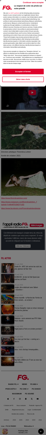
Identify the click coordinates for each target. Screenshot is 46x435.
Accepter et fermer (23, 71)
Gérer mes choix (23, 79)
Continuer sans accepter (33, 2)
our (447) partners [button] (13, 13)
